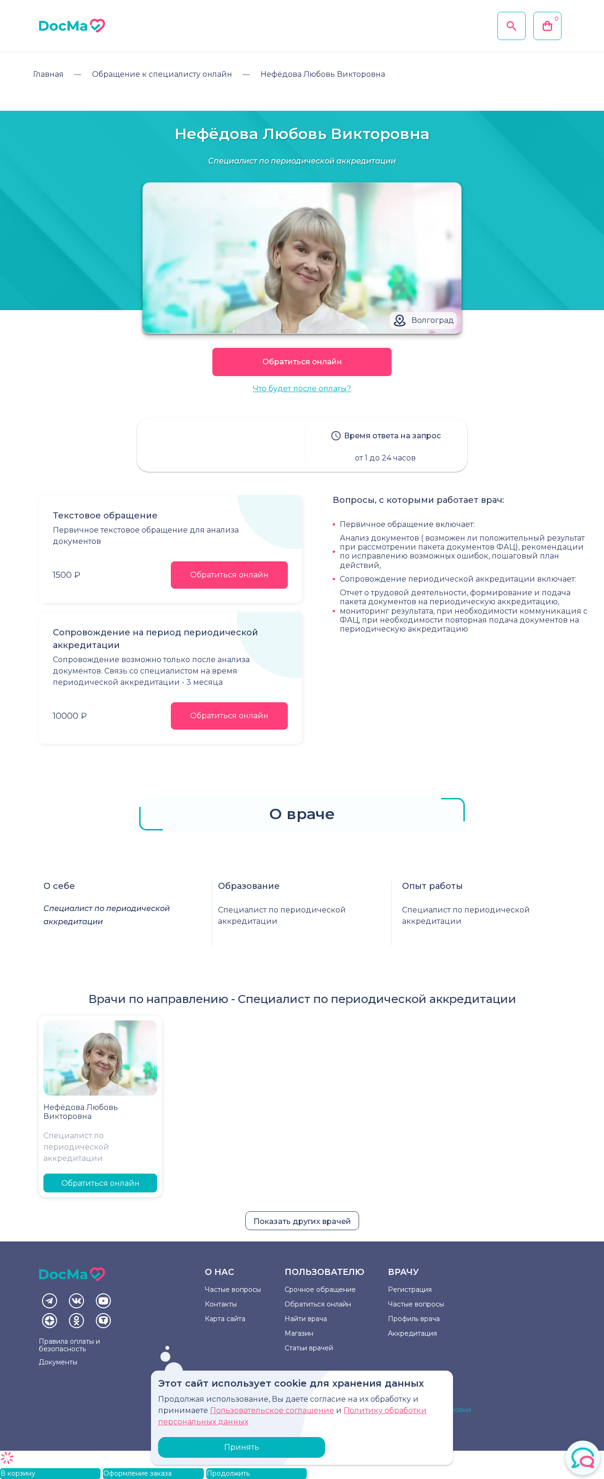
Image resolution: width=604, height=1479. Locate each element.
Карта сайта (225, 1319)
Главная (48, 74)
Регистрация (410, 1289)
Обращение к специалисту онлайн (162, 74)
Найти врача (306, 1319)
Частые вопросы (233, 1289)
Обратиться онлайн (302, 361)
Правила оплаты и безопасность (69, 1345)
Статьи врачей (309, 1348)
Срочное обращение (320, 1289)
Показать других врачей (302, 1221)
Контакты (221, 1304)
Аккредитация (412, 1333)
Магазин (299, 1333)
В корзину (17, 1473)
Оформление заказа (137, 1473)
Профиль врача (414, 1319)
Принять (241, 1447)
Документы (58, 1362)
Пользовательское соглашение (272, 1410)
